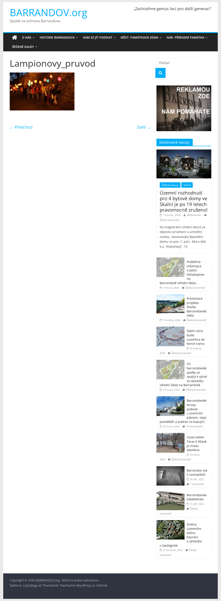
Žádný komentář (169, 220)
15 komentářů (194, 426)
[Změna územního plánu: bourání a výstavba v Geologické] (170, 522)
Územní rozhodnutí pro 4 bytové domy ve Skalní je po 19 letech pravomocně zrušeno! (184, 201)
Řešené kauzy (23, 47)
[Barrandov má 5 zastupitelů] (170, 468)
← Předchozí (21, 127)
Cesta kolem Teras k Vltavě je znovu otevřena (197, 443)
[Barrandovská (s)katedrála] (170, 493)
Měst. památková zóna (139, 37)
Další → (144, 127)
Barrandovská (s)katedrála (197, 497)
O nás (26, 37)
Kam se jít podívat (97, 37)
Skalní (187, 185)
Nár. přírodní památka (185, 37)
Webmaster (194, 215)
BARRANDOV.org (48, 12)
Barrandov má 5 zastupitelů (197, 472)
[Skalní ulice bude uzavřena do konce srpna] (170, 329)
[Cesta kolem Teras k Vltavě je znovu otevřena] (170, 435)
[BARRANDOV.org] (14, 37)
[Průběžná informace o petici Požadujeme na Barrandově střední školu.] (170, 260)
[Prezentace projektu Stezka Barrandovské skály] (170, 296)
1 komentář (197, 484)
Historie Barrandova (57, 37)
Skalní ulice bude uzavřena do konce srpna (196, 337)
